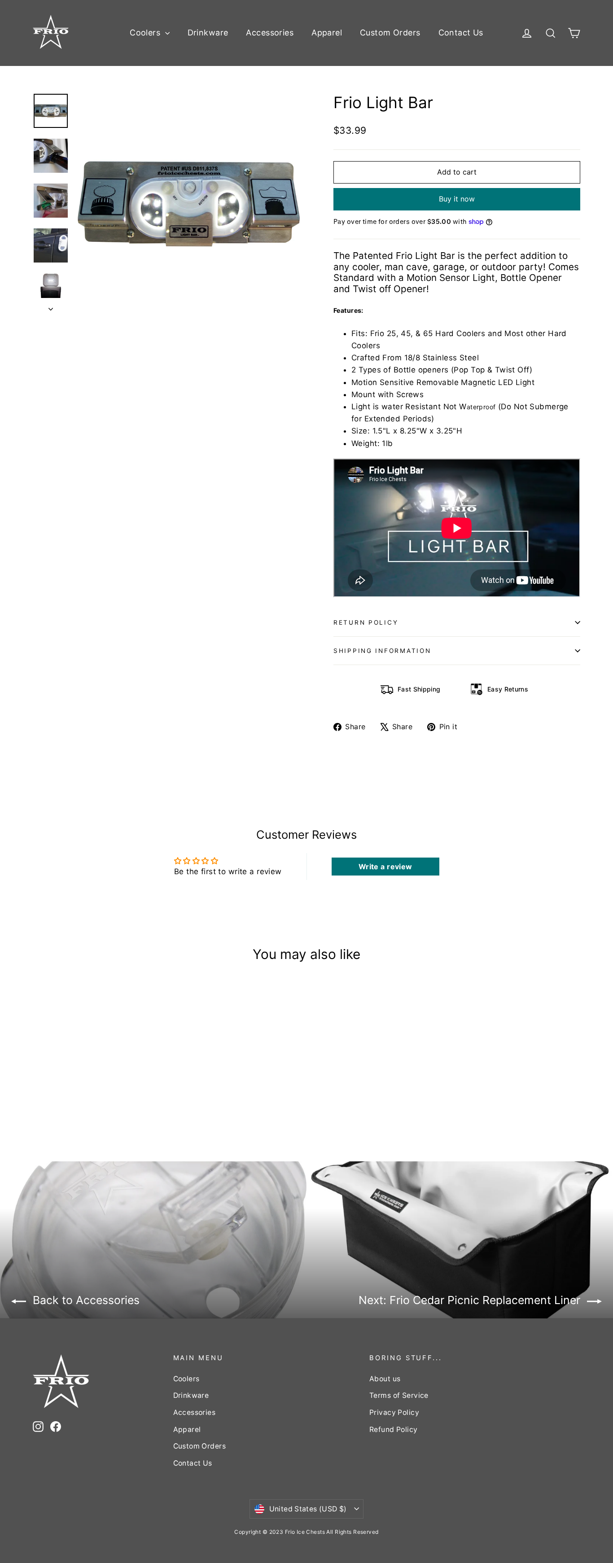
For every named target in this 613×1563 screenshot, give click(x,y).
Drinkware (208, 32)
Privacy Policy (394, 1412)
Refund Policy (393, 1429)
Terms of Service (399, 1395)
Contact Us (460, 32)
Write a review (385, 866)
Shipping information (382, 650)
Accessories (269, 32)
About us (384, 1379)
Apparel (326, 32)
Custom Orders (390, 32)
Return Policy (365, 622)
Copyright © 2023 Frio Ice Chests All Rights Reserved (306, 1531)
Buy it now (457, 198)
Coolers (146, 32)
